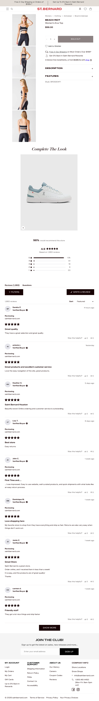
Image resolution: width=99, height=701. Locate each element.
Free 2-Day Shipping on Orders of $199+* (28, 3)
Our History (54, 667)
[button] (49, 257)
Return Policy (33, 673)
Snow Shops (77, 671)
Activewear (68, 16)
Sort (71, 301)
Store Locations (79, 667)
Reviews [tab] (12, 285)
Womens (48, 16)
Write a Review (83, 293)
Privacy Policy (52, 698)
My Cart (8, 675)
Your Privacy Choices (69, 698)
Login (7, 667)
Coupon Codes (56, 675)
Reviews (53, 680)
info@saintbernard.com (84, 676)
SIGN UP (69, 652)
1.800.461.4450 (82, 680)
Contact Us (32, 681)
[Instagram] (78, 689)
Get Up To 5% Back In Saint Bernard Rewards (68, 3)
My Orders (9, 671)
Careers (53, 671)
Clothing (57, 16)
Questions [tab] (27, 285)
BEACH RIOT (52, 20)
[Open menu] (7, 8)
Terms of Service (37, 698)
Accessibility (32, 685)
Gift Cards (9, 680)
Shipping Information (36, 669)
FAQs (29, 677)
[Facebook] (73, 689)
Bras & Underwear (81, 16)
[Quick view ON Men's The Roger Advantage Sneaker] (49, 192)
